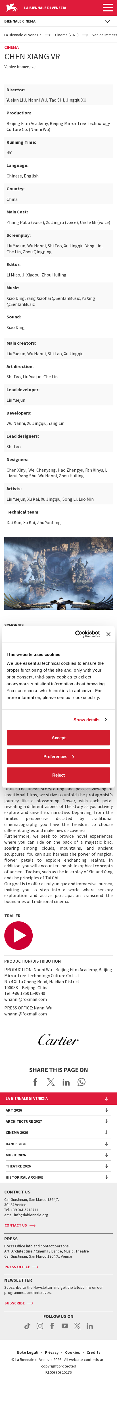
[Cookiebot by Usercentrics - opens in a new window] (76, 634)
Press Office (17, 1266)
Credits (94, 1352)
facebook (52, 1329)
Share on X (50, 1081)
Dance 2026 (16, 1143)
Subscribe (15, 1303)
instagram (40, 1329)
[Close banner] (108, 634)
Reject (58, 775)
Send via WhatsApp (81, 1081)
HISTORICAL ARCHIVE (24, 1177)
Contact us (16, 1225)
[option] (58, 1039)
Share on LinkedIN (66, 1081)
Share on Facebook (35, 1081)
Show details (86, 719)
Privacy (51, 1352)
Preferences (55, 756)
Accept (59, 737)
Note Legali (27, 1352)
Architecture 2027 (24, 1121)
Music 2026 (16, 1155)
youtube (65, 1329)
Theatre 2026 (18, 1166)
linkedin (90, 1329)
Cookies (72, 1352)
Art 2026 (14, 1110)
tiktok (27, 1329)
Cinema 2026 (17, 1132)
